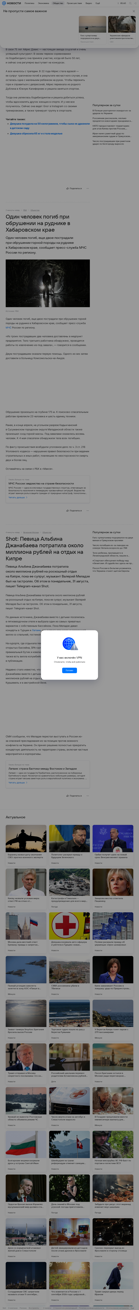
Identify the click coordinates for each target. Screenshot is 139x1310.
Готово (69, 670)
